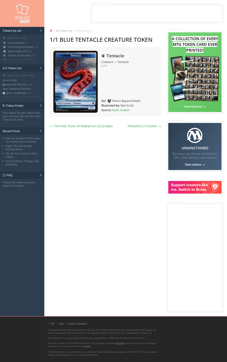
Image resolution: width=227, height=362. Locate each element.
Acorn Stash (10, 80)
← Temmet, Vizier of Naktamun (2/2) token (81, 126)
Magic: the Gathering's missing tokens (18, 147)
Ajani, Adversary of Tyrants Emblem (22, 97)
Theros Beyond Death (23, 47)
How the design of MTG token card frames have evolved (22, 140)
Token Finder (21, 105)
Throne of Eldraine (21, 55)
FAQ (23, 174)
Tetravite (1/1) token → (144, 126)
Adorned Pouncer (19, 84)
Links (61, 323)
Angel (12, 101)
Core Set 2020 (18, 64)
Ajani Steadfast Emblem (17, 88)
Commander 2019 (21, 59)
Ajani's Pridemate (19, 93)
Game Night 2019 (20, 51)
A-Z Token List (22, 67)
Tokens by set (22, 30)
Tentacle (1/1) (84, 30)
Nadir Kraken (121, 110)
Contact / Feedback (77, 323)
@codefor (120, 343)
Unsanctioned (18, 42)
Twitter (87, 346)
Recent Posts (22, 130)
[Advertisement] (157, 13)
